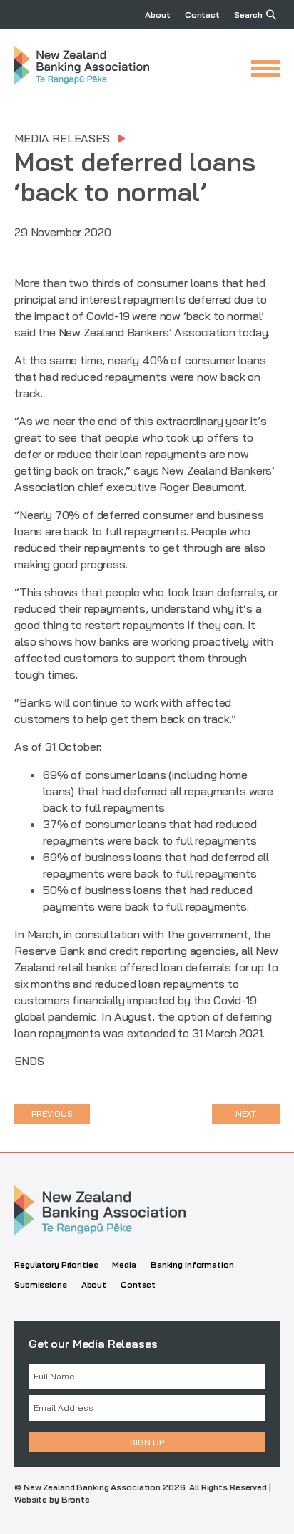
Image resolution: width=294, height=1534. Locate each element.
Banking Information (192, 1264)
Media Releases (62, 138)
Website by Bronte (52, 1499)
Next (246, 1113)
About (157, 14)
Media (124, 1264)
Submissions (40, 1284)
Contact (202, 14)
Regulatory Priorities (56, 1264)
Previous (52, 1113)
